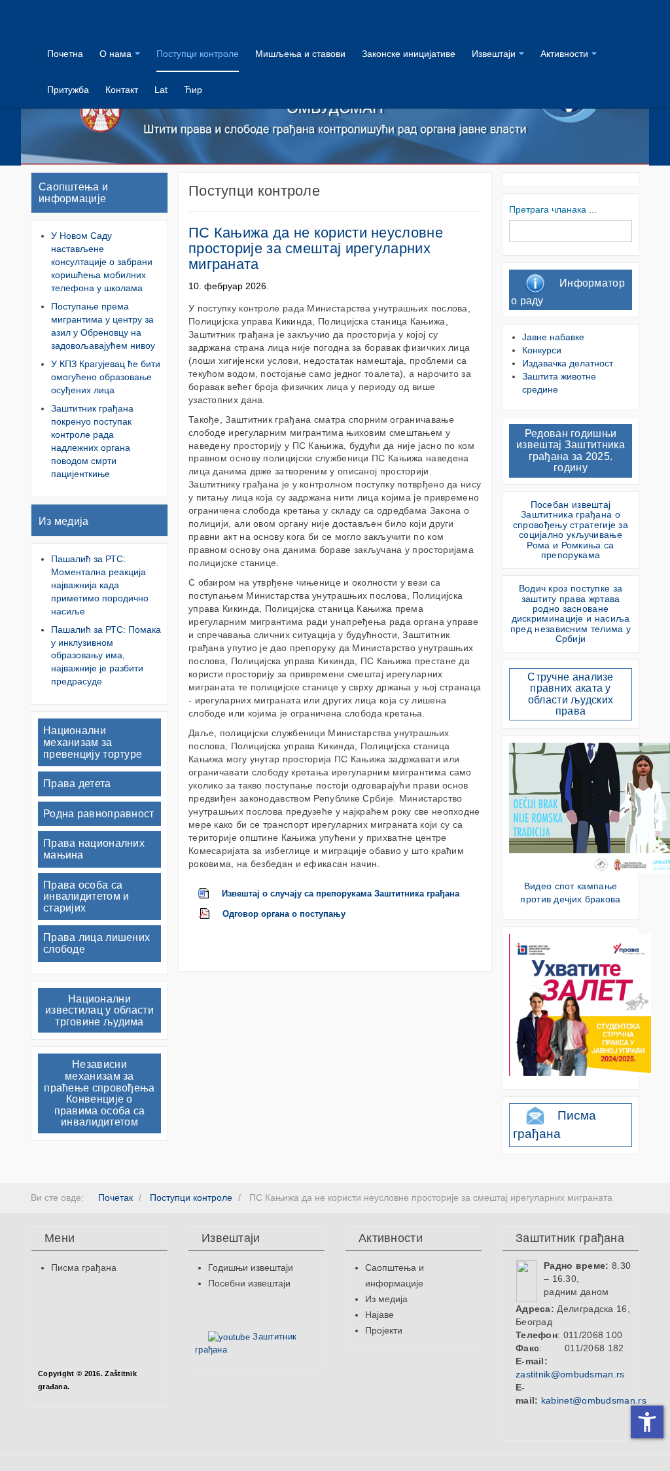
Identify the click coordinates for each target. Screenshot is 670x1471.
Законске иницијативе (408, 53)
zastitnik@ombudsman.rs (570, 1374)
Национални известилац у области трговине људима (99, 1010)
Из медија (64, 521)
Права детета (77, 783)
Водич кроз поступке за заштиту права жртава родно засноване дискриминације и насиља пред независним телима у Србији (570, 613)
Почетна (65, 53)
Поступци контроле (197, 53)
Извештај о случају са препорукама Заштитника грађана (340, 893)
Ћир (193, 89)
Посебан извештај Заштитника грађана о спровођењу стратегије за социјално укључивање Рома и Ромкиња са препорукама (570, 529)
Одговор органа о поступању (283, 914)
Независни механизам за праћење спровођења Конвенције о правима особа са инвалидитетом (99, 1093)
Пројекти (383, 1330)
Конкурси (541, 350)
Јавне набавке (553, 337)
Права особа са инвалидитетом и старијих (86, 896)
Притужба (68, 89)
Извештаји (494, 53)
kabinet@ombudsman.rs (593, 1400)
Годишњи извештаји (250, 1267)
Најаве (379, 1314)
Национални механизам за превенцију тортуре (92, 742)
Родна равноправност (98, 813)
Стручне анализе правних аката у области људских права (570, 694)
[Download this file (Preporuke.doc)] (210, 893)
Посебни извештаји (249, 1283)
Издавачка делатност (567, 363)
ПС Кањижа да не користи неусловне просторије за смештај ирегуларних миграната (315, 248)
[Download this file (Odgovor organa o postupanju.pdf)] (210, 914)
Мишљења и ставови (300, 53)
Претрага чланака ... (553, 209)
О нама (115, 53)
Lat (161, 89)
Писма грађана (83, 1267)
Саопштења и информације (73, 192)
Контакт (121, 89)
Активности (564, 53)
